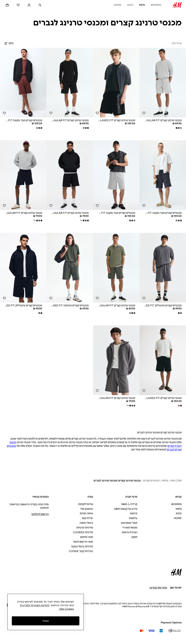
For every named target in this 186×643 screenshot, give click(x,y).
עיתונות (133, 518)
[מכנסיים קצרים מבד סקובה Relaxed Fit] (23, 82)
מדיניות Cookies (83, 532)
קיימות (133, 513)
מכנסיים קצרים (151, 481)
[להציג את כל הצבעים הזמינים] (178, 128)
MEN (142, 5)
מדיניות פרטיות (84, 528)
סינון (11, 43)
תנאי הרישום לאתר (83, 542)
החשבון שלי (86, 509)
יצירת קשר (87, 518)
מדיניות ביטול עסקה (82, 546)
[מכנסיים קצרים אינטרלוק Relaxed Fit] (163, 268)
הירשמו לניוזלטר (40, 514)
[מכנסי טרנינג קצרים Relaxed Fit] (116, 82)
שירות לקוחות (85, 504)
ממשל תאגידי (129, 528)
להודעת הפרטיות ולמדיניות (34, 605)
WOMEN (156, 5)
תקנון (134, 537)
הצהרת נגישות (129, 532)
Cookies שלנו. (66, 608)
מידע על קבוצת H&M (125, 509)
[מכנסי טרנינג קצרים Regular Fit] (163, 82)
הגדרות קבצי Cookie (81, 551)
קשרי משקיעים (129, 523)
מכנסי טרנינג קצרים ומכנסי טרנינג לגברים (117, 481)
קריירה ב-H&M (129, 504)
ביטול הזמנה (86, 523)
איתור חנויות (86, 513)
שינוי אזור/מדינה (158, 588)
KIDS (130, 5)
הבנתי (45, 620)
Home (118, 5)
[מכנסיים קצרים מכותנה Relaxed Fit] (69, 268)
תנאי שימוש (86, 537)
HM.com (176, 481)
